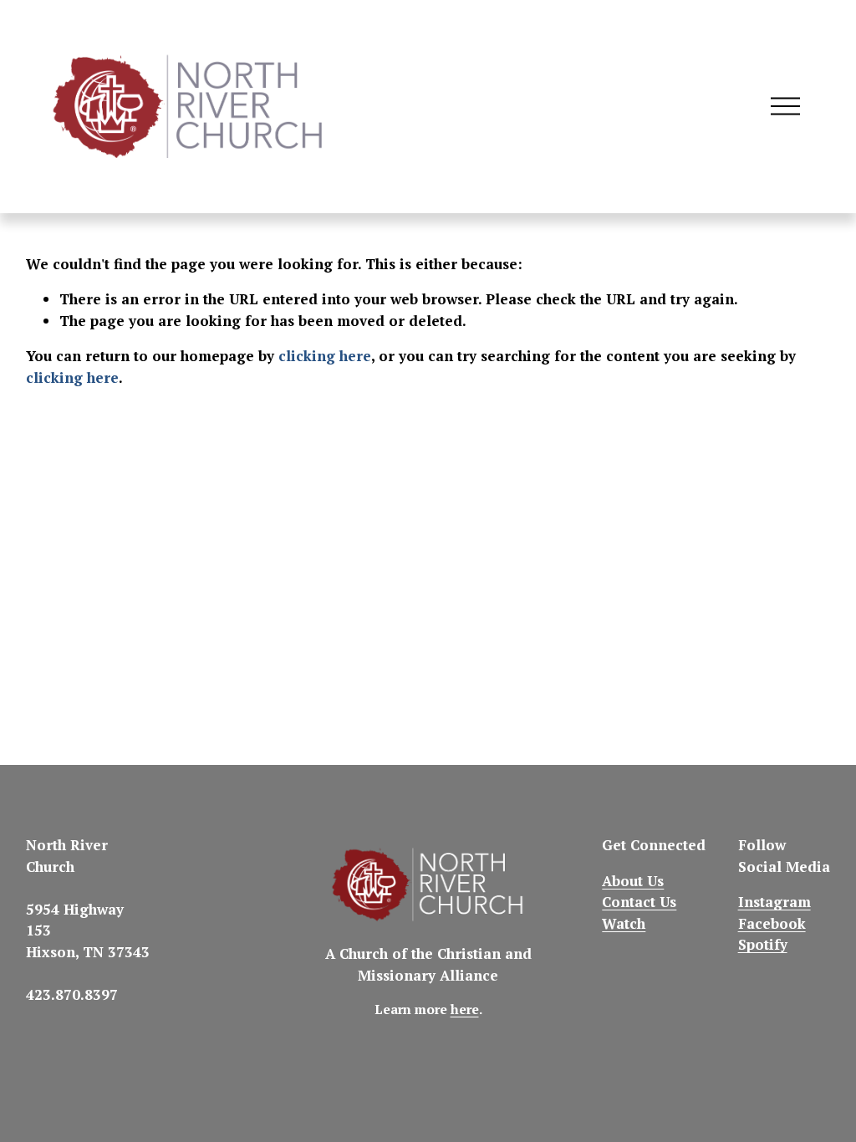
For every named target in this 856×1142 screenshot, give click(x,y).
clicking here (324, 355)
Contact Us (639, 901)
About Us (633, 880)
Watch (623, 923)
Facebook (772, 923)
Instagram (774, 901)
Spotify (762, 944)
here (465, 1009)
